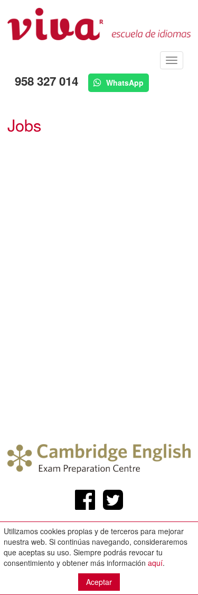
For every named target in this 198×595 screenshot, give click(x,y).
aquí (155, 562)
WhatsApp (124, 82)
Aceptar (99, 581)
